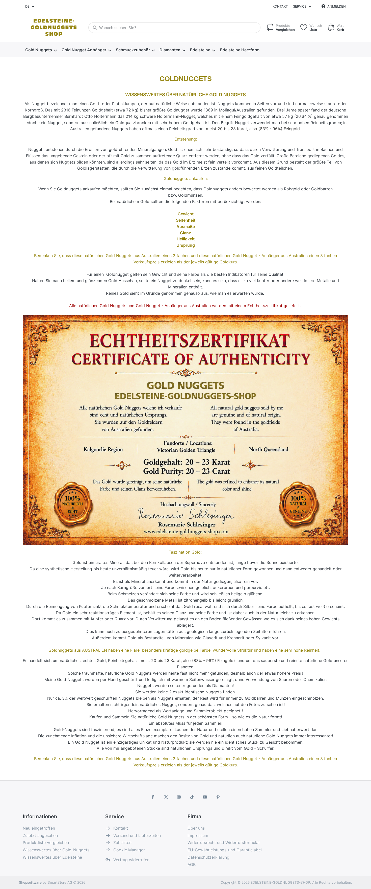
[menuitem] (41, 50)
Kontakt (280, 6)
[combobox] (30, 6)
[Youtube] (205, 797)
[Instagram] (178, 797)
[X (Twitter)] (166, 797)
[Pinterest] (218, 797)
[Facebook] (152, 797)
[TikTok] (192, 797)
